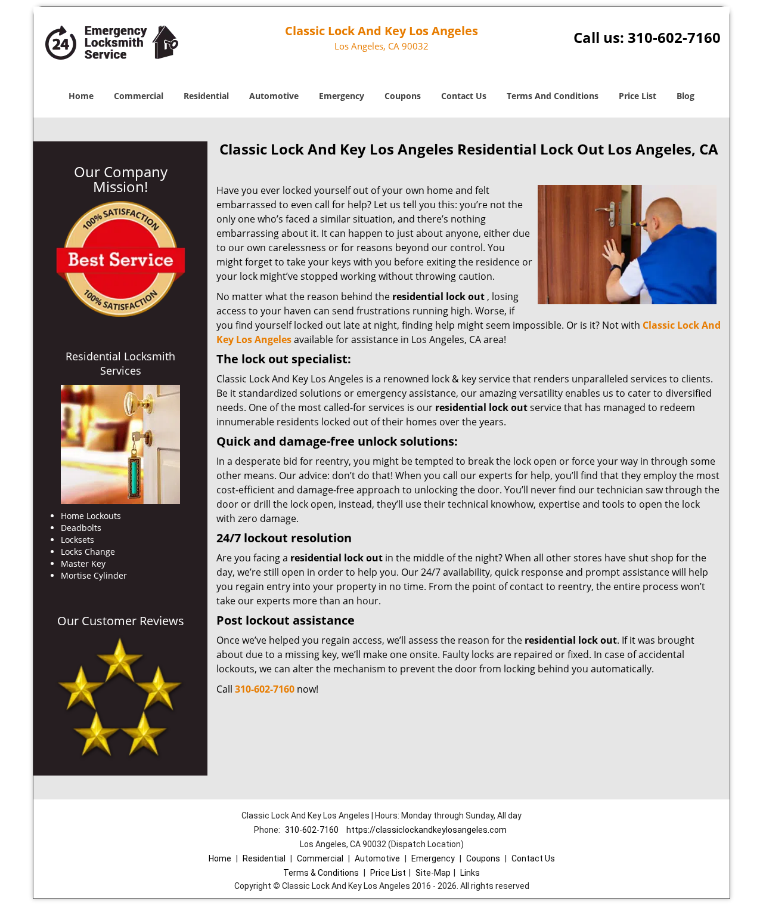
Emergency (341, 95)
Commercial (138, 95)
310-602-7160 (674, 37)
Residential (206, 95)
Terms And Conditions (552, 95)
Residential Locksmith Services (120, 363)
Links (470, 873)
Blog (685, 95)
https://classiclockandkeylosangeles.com (426, 830)
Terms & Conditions (321, 873)
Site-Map (433, 873)
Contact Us (463, 95)
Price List (637, 95)
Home (81, 95)
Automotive (274, 95)
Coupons (402, 95)
